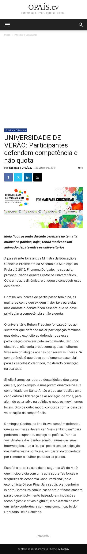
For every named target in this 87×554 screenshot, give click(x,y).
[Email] (37, 177)
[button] (81, 24)
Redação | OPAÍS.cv (20, 167)
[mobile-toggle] (7, 24)
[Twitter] (18, 177)
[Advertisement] (43, 82)
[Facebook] (8, 177)
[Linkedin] (28, 177)
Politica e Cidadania (25, 35)
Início (7, 35)
